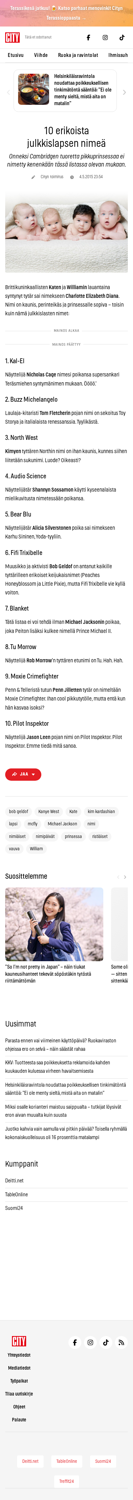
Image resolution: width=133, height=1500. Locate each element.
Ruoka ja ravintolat (78, 55)
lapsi (13, 824)
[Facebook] (88, 37)
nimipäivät (45, 836)
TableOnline (16, 1194)
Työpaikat (19, 1381)
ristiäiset (99, 836)
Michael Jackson (62, 824)
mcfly (32, 824)
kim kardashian (101, 812)
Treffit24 (66, 1481)
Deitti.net (14, 1180)
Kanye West (48, 812)
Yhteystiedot (19, 1355)
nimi (91, 824)
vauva (14, 849)
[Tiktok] (122, 37)
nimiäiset (17, 836)
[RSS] (121, 1342)
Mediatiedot (19, 1368)
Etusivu (16, 55)
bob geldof (18, 812)
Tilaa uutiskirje (19, 1394)
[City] (19, 1341)
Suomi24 (14, 1208)
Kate (73, 812)
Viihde (41, 55)
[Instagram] (105, 37)
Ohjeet (19, 1407)
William (36, 849)
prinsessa (73, 836)
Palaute (19, 1420)
